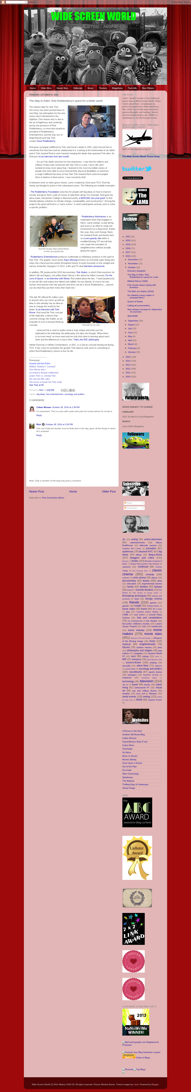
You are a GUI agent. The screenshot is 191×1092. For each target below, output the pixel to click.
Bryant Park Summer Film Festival (145, 564)
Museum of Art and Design (140, 638)
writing (146, 696)
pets (160, 647)
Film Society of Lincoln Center (145, 593)
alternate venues (148, 545)
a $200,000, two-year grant (92, 198)
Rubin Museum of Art (154, 659)
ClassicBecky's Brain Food (134, 742)
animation (151, 548)
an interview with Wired (58, 278)
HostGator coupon (151, 1052)
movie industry (136, 630)
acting (134, 539)
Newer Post (36, 491)
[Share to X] (67, 390)
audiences (127, 551)
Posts (129, 503)
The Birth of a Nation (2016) (140, 291)
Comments (131, 508)
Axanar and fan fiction (39, 363)
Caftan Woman (43, 407)
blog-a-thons (155, 554)
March (131, 344)
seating (153, 663)
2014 (128, 361)
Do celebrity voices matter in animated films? (140, 296)
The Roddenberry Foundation (45, 192)
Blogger (155, 1084)
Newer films (62, 88)
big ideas (41, 394)
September (133, 321)
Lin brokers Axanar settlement (43, 372)
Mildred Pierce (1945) (137, 281)
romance (136, 659)
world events (129, 696)
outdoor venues (144, 647)
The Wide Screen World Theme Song (141, 156)
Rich (38, 424)
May (130, 336)
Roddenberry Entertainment (44, 257)
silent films (142, 665)
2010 (128, 377)
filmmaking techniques (134, 595)
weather (126, 693)
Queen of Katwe (135, 301)
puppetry (138, 653)
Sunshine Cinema (150, 675)
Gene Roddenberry (46, 141)
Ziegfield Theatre (155, 700)
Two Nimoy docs (37, 369)
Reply (39, 415)
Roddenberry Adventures (94, 216)
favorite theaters (144, 589)
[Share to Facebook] (70, 390)
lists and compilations (149, 617)
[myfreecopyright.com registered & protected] (142, 1045)
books (135, 560)
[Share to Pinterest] (73, 390)
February (132, 348)
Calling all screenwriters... (139, 305)
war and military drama (144, 691)
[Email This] (62, 390)
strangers (132, 675)
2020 (128, 240)
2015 (128, 357)
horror (144, 608)
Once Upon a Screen (132, 763)
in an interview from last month (54, 156)
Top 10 (125, 685)
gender (125, 606)
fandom (144, 586)
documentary (129, 580)
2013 (128, 365)
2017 (128, 252)
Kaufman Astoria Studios (147, 612)
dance (154, 578)
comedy (150, 574)
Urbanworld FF (142, 688)
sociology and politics (74, 394)
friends (134, 602)
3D (123, 539)
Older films (46, 88)
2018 (128, 248)
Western (153, 693)
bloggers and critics (142, 557)
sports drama (155, 672)
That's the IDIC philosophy (86, 339)
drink (159, 581)
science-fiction (133, 662)
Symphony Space (149, 678)
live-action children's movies (136, 624)
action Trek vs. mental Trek (42, 376)
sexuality (126, 666)
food (137, 599)
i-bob (136, 1084)
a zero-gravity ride (92, 238)
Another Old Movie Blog (133, 734)
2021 (128, 237)
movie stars (153, 634)
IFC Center (157, 609)
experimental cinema (152, 584)
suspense (126, 678)
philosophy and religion (140, 650)
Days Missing (70, 260)
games (153, 603)
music (152, 641)
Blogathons (117, 88)
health (138, 605)
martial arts (156, 626)
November (133, 263)
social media (130, 669)
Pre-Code (126, 770)
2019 (128, 244)
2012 (128, 369)
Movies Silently (129, 759)
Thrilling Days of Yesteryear (135, 784)
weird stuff (140, 694)
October (132, 267)
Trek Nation (81, 272)
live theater (151, 621)
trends (147, 685)
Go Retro (126, 752)
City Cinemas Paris (140, 571)
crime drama (139, 577)
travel (135, 684)
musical (126, 644)
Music (91, 88)
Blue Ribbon (148, 88)
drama (146, 580)
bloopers (125, 561)
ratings (145, 656)
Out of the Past (129, 766)
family (130, 586)
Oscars (126, 647)
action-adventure (153, 539)
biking (138, 555)
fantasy (158, 586)
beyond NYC (146, 551)
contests (125, 578)
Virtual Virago (128, 788)
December (133, 259)
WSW (139, 699)
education (131, 584)
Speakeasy (127, 777)
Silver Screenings (130, 774)
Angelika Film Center (131, 549)
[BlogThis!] (65, 390)
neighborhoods (147, 644)
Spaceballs (132, 316)
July (130, 328)
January (132, 352)
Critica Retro (128, 745)
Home (33, 88)
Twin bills (132, 88)
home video (128, 608)
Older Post (109, 491)
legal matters (139, 615)
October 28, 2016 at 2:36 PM (66, 407)
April (130, 340)
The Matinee (128, 781)
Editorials (77, 88)
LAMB (125, 615)
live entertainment (54, 394)
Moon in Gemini (129, 756)
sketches (158, 666)
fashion (130, 590)
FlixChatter (127, 749)
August (131, 325)
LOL (144, 626)
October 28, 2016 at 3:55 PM (59, 424)
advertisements (137, 542)
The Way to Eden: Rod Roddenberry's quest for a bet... (143, 276)
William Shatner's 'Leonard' (42, 366)
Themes (103, 88)
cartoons (126, 567)
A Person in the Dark (132, 731)
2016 (128, 256)
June (130, 332)
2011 (128, 372)
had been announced (94, 266)
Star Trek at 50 (36, 385)
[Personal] (127, 1069)
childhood (143, 566)
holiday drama (153, 606)
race (133, 656)
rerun (157, 656)
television (146, 681)
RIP (124, 659)
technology (128, 681)
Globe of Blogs (143, 1058)
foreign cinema (153, 598)
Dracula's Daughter (136, 271)
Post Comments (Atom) (53, 498)
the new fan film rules (39, 379)
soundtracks (135, 671)
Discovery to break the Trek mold (45, 382)
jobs (128, 612)
